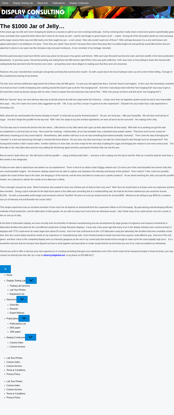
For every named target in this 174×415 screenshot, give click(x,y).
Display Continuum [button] (16, 337)
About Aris (42, 3)
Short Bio (14, 305)
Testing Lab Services (20, 286)
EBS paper (15, 328)
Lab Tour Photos (18, 290)
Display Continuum (79, 3)
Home (5, 3)
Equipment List (17, 294)
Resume (14, 309)
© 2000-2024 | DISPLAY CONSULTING (19, 409)
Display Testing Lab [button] (16, 280)
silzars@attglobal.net (54, 255)
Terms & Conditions (16, 370)
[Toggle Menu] (31, 280)
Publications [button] (12, 318)
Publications (58, 3)
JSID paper (15, 332)
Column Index (16, 342)
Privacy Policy (13, 374)
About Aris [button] (11, 300)
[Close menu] (5, 269)
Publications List (18, 324)
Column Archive (17, 347)
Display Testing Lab (23, 3)
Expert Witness (17, 313)
